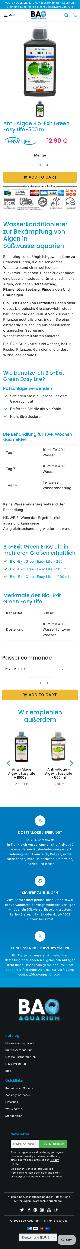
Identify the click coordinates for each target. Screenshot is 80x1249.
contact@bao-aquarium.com (28, 1176)
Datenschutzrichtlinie (47, 1200)
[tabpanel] (40, 108)
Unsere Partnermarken (20, 1056)
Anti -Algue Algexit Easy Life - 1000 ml (21, 773)
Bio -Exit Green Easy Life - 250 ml (39, 561)
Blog (8, 1070)
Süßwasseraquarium (18, 1050)
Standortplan (13, 1115)
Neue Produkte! (15, 1063)
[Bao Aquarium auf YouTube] (49, 1210)
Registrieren (53, 1143)
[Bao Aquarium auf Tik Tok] (55, 1211)
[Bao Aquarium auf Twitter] (22, 1210)
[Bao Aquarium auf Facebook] (29, 1210)
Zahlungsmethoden (18, 1095)
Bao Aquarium (30, 1220)
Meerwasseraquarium (19, 1043)
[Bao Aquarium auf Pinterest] (35, 1210)
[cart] (75, 15)
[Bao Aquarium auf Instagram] (42, 1210)
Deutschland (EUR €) (36, 1237)
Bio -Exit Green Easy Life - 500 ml (39, 569)
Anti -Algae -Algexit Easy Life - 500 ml (58, 773)
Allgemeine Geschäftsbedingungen (31, 1196)
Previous (8, 763)
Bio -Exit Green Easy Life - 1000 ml (39, 576)
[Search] (66, 15)
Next (72, 763)
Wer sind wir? (14, 1109)
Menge (40, 155)
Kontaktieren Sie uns (19, 1088)
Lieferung (11, 1101)
